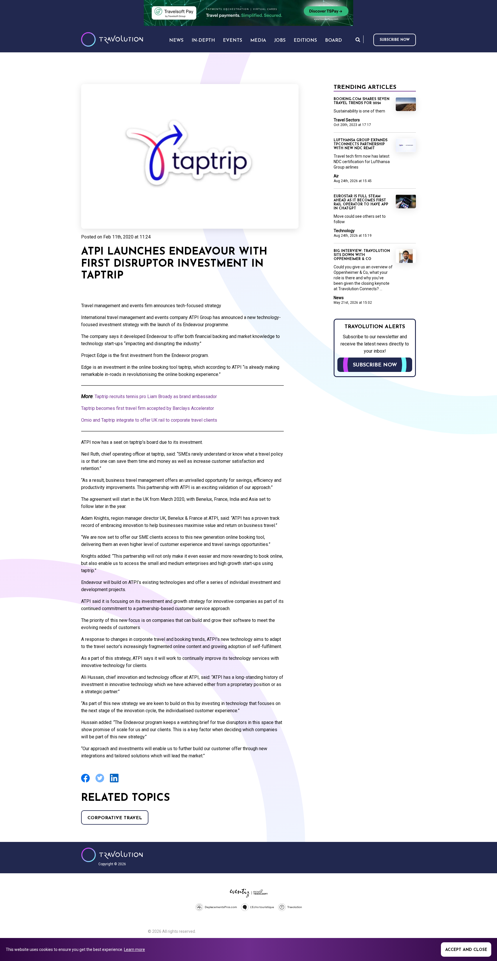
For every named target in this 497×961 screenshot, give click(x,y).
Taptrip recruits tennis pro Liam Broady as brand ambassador (156, 396)
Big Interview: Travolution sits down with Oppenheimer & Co (362, 255)
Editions (305, 40)
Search (357, 39)
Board (333, 40)
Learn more (134, 949)
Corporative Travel (114, 818)
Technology (344, 230)
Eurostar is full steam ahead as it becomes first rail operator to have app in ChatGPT (361, 202)
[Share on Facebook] (85, 781)
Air (336, 176)
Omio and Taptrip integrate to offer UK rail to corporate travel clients (149, 420)
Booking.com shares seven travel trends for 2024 (361, 101)
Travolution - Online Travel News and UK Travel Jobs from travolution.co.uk (112, 855)
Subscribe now (395, 40)
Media (258, 40)
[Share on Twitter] (99, 781)
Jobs (280, 40)
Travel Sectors (347, 120)
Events (232, 40)
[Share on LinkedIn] (114, 781)
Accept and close (466, 950)
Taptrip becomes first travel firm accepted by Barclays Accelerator (147, 408)
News (339, 297)
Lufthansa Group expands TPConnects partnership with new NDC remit (360, 144)
